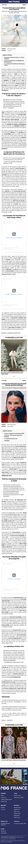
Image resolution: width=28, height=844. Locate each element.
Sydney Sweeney (22, 143)
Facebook (3, 831)
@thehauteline (6, 485)
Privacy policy (17, 795)
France (4, 48)
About (2, 795)
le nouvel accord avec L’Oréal (13, 514)
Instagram (3, 833)
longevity (9, 720)
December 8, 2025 (7, 163)
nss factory (4, 801)
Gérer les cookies (18, 797)
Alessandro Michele (6, 274)
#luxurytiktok (15, 493)
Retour (4, 4)
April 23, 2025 (20, 662)
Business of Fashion (7, 543)
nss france (17, 815)
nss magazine (17, 807)
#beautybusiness (7, 494)
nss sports (17, 809)
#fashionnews (15, 491)
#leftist (11, 106)
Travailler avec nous (6, 799)
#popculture (6, 106)
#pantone (11, 104)
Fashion (3, 807)
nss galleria (17, 813)
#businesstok (15, 494)
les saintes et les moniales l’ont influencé (16, 262)
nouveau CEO (11, 512)
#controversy (16, 106)
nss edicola (17, 817)
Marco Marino (10, 426)
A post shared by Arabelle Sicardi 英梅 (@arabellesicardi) (15, 593)
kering (3, 720)
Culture (3, 809)
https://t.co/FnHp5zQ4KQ (9, 660)
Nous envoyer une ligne (20, 823)
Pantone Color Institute (14, 333)
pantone (4, 333)
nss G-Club (17, 811)
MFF (7, 537)
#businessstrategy (7, 493)
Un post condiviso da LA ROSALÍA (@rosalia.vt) (14, 252)
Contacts (3, 797)
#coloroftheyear (17, 104)
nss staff (9, 50)
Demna (14, 274)
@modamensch (7, 99)
